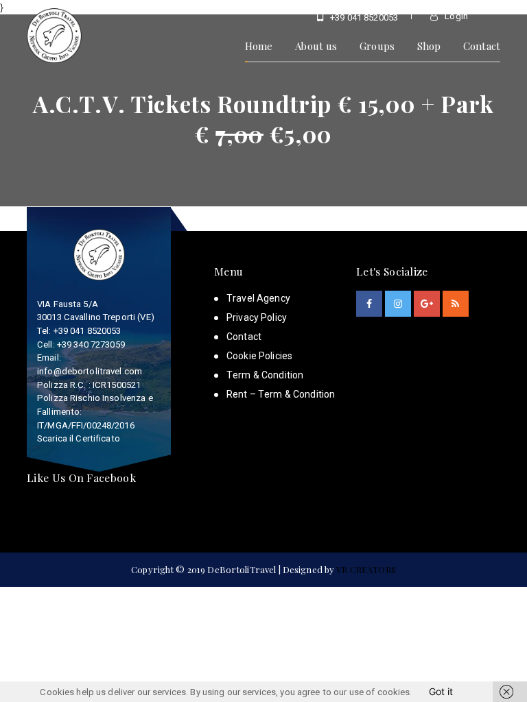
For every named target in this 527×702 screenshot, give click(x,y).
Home (259, 46)
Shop (429, 46)
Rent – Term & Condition (280, 394)
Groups (377, 46)
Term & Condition (264, 375)
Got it (441, 691)
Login (455, 16)
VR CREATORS (365, 569)
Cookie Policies (259, 355)
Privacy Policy (256, 317)
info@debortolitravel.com (89, 371)
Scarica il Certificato (78, 438)
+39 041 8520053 (363, 17)
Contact (481, 46)
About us (316, 46)
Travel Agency (258, 298)
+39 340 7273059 (91, 344)
